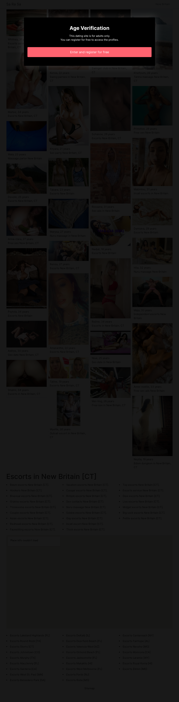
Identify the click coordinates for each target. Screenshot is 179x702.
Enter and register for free (89, 52)
